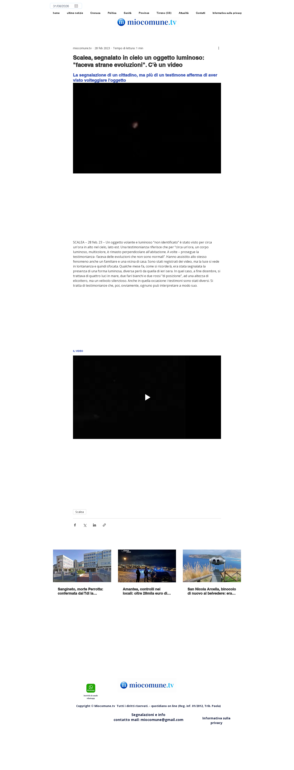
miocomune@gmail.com (162, 719)
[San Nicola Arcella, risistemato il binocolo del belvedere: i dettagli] (212, 566)
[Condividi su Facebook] (75, 525)
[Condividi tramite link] (104, 525)
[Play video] (147, 397)
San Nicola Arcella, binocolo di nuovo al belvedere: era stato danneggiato (212, 591)
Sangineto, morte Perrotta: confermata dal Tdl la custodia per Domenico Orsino (80, 591)
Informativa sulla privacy (216, 720)
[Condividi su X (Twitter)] (85, 525)
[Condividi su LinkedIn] (94, 525)
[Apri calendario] (76, 6)
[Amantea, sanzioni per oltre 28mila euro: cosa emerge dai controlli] (147, 566)
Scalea (79, 512)
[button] (144, 13)
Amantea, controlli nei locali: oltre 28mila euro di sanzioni (145, 591)
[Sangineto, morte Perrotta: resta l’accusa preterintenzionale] (82, 566)
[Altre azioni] (218, 48)
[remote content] (147, 206)
